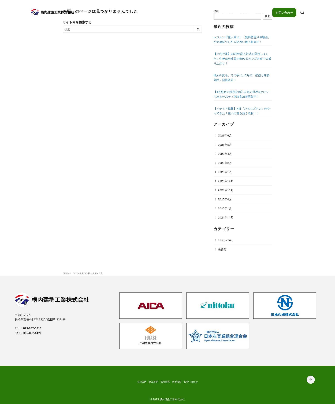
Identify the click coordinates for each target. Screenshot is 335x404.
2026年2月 (225, 163)
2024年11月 (225, 217)
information (225, 240)
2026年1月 (225, 172)
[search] (198, 29)
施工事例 (228, 12)
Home (66, 273)
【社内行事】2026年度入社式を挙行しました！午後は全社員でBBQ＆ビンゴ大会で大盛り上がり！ (242, 58)
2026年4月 (225, 154)
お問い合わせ (284, 12)
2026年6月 (225, 135)
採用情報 (244, 12)
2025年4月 (225, 199)
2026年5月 (225, 145)
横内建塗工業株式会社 (172, 399)
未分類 (222, 249)
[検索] (302, 12)
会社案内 (211, 12)
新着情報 (261, 12)
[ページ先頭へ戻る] (311, 380)
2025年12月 (225, 181)
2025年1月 (225, 208)
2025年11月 (225, 190)
